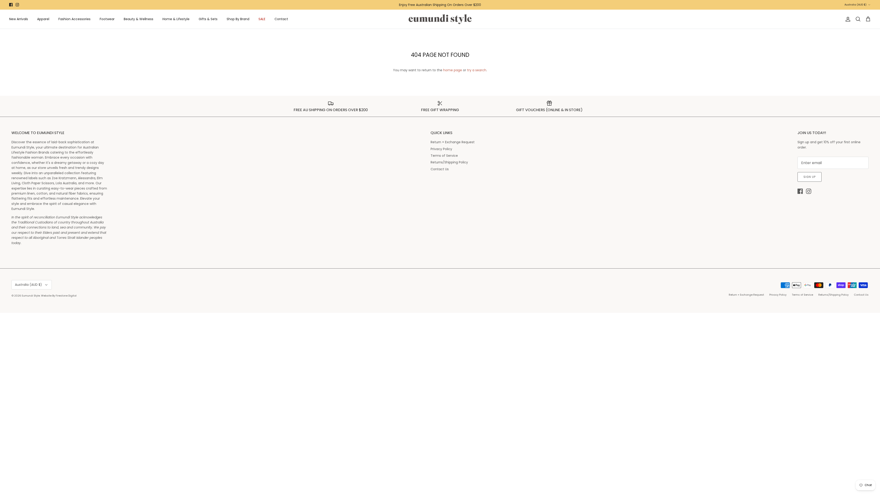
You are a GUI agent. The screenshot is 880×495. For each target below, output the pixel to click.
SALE (261, 19)
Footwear (107, 19)
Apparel (43, 19)
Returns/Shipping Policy (449, 162)
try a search (476, 70)
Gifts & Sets (208, 19)
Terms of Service (444, 155)
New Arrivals (18, 19)
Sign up (809, 177)
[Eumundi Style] (440, 19)
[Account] (847, 19)
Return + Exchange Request (453, 142)
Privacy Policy (441, 149)
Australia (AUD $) (855, 4)
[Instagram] (17, 4)
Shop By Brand (238, 19)
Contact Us (440, 169)
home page (452, 70)
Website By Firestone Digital (59, 295)
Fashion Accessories (74, 19)
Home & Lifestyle (176, 19)
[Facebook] (11, 4)
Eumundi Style (31, 295)
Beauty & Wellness (138, 19)
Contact (281, 19)
